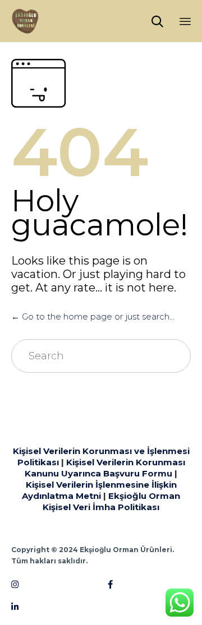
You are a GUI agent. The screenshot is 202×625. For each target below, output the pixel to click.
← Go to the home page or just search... (93, 316)
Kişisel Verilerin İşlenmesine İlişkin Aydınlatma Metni (99, 490)
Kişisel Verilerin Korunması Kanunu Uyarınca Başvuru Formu (105, 468)
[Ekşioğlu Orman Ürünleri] (25, 21)
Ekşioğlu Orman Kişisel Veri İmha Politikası (111, 501)
